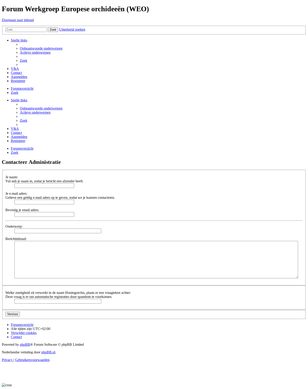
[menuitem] (41, 48)
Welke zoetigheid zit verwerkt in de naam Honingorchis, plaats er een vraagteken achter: (68, 293)
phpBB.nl (48, 352)
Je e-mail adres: (16, 193)
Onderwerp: (14, 226)
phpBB (25, 344)
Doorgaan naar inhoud (18, 20)
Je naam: (11, 177)
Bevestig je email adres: (22, 210)
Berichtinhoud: (16, 239)
